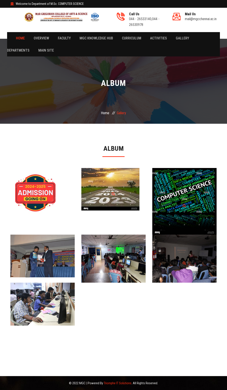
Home (20, 38)
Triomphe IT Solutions (117, 383)
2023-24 (113, 187)
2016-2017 (42, 302)
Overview (41, 38)
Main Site (46, 50)
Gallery (182, 38)
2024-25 (42, 191)
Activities (158, 38)
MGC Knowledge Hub (96, 38)
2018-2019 (113, 256)
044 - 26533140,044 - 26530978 (144, 19)
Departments (18, 50)
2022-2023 (184, 199)
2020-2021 (42, 254)
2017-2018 (184, 256)
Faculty (64, 38)
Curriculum (131, 38)
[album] (42, 198)
